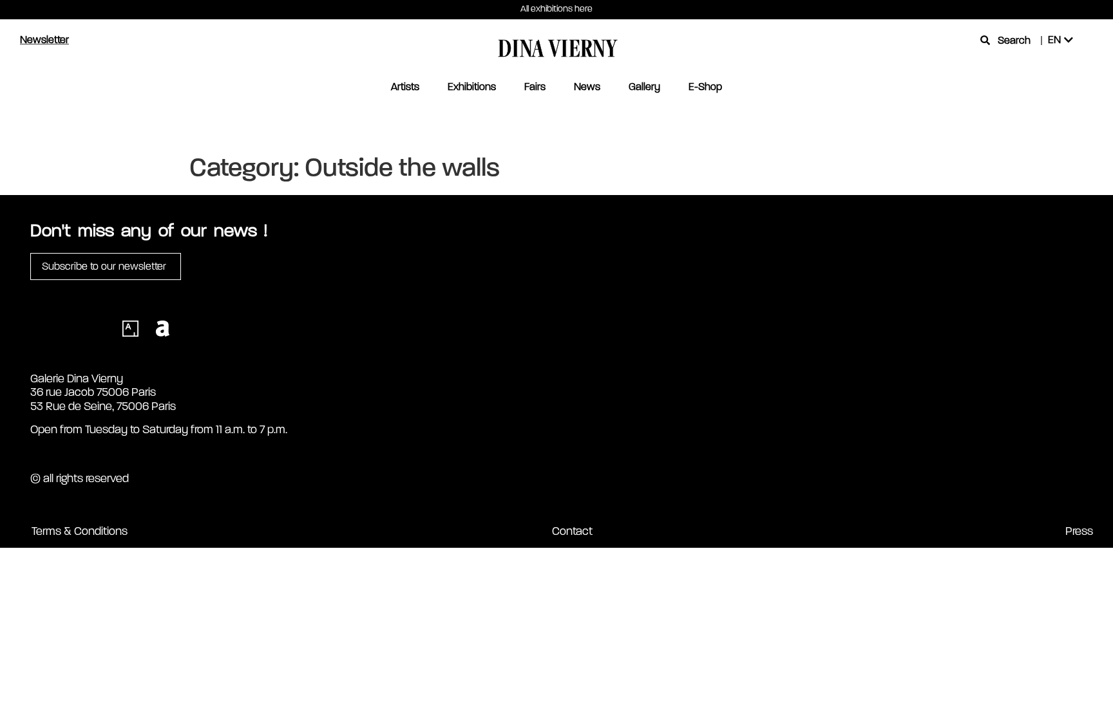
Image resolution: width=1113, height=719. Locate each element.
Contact (572, 531)
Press (1079, 531)
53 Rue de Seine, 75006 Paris (103, 406)
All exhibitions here (556, 8)
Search (1014, 40)
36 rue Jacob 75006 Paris (93, 392)
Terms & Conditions (80, 531)
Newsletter (44, 39)
